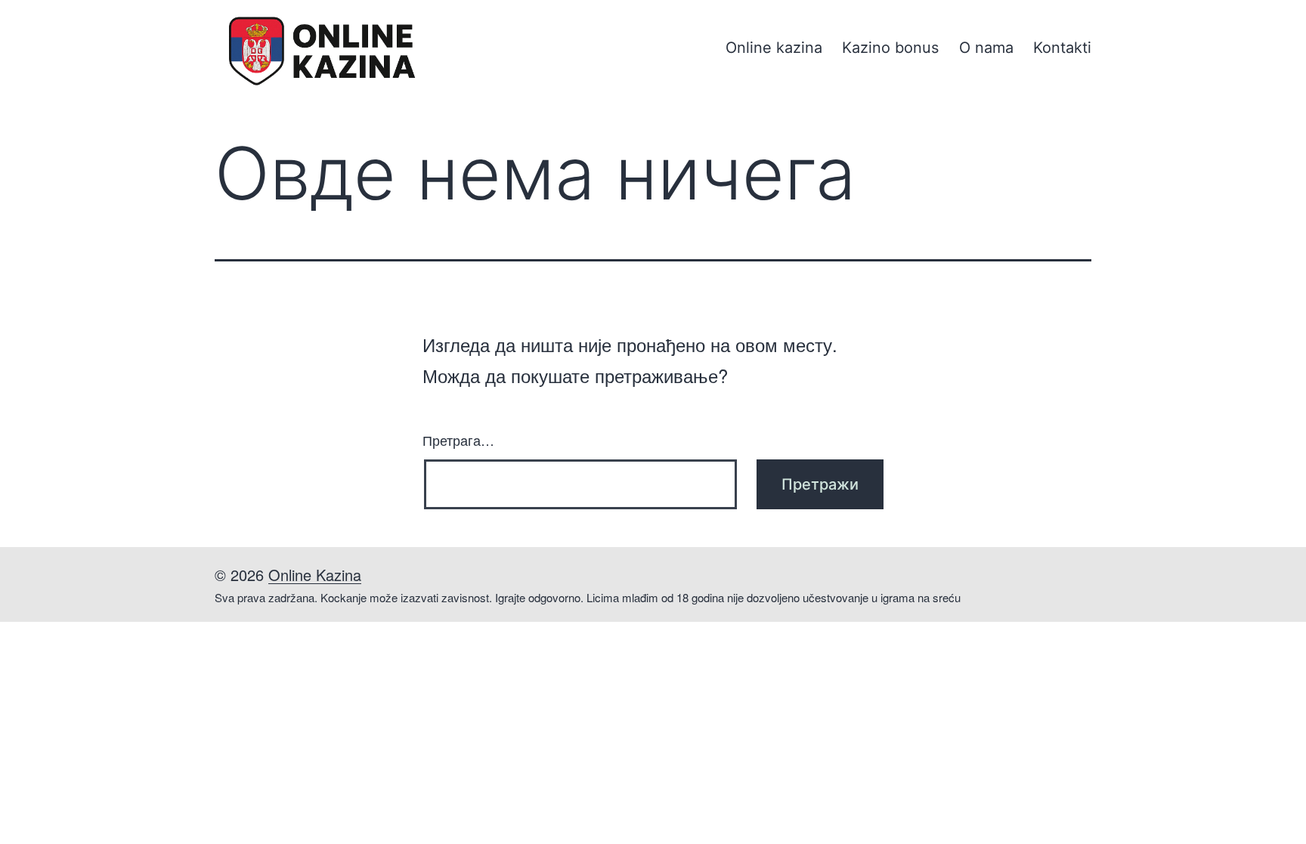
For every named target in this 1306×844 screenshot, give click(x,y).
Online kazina (774, 48)
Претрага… (458, 440)
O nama (986, 48)
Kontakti (1062, 48)
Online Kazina (314, 575)
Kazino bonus (890, 48)
